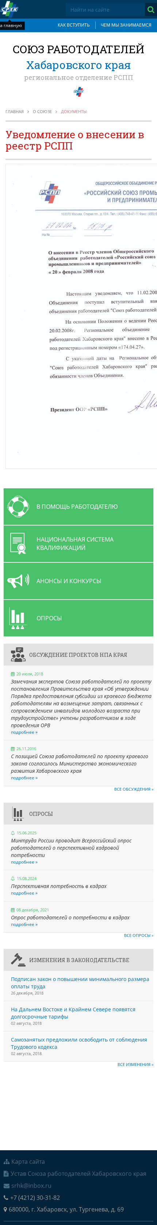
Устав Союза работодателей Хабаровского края (78, 1174)
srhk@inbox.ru (31, 1186)
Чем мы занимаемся (126, 25)
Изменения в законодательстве (79, 960)
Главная (14, 111)
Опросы (41, 813)
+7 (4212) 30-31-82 (35, 1198)
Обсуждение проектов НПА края (78, 654)
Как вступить (74, 25)
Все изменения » (135, 1064)
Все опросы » (138, 935)
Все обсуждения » (133, 789)
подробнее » (24, 732)
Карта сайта (28, 1162)
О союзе (42, 111)
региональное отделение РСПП (78, 77)
